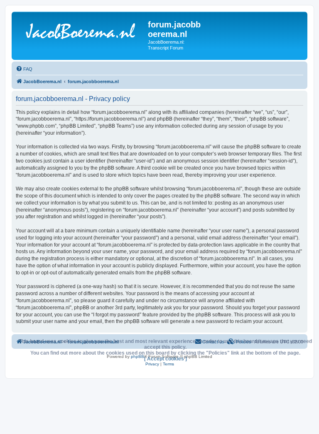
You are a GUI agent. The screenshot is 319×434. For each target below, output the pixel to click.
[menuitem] (24, 69)
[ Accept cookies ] (165, 359)
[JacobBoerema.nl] (81, 33)
